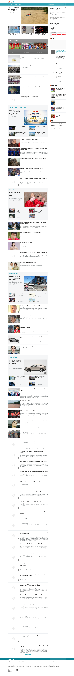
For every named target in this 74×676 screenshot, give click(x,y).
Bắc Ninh (21, 665)
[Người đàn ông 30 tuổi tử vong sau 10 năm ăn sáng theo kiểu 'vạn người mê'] (14, 29)
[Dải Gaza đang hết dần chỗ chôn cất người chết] (14, 69)
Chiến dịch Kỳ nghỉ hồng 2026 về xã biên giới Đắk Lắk (30, 501)
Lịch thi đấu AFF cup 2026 (17, 666)
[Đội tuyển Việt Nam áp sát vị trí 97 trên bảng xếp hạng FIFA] (15, 46)
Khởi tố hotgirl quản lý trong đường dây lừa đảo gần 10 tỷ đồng (32, 594)
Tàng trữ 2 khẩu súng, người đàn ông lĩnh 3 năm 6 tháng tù (31, 522)
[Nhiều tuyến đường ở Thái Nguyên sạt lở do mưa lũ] (14, 608)
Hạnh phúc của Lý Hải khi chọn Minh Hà (28, 262)
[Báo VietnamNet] (16, 212)
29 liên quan (26, 347)
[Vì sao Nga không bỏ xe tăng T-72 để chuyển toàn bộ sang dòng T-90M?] (14, 455)
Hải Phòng (27, 665)
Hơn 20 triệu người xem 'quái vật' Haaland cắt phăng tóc (31, 305)
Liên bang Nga (31, 666)
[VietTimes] (8, 12)
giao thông (30, 665)
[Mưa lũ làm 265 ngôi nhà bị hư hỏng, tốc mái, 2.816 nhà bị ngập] (14, 444)
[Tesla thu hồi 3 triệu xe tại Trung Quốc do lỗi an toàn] (32, 378)
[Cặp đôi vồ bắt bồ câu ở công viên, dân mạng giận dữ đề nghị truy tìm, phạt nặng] (53, 78)
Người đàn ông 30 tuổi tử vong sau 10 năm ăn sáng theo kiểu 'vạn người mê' (14, 34)
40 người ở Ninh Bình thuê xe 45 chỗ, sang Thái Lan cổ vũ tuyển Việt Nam (21, 210)
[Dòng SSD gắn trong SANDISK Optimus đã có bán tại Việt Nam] (12, 300)
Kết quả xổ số (53, 123)
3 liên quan (21, 295)
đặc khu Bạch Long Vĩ (11, 666)
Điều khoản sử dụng (10, 671)
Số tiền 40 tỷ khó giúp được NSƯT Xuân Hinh (29, 139)
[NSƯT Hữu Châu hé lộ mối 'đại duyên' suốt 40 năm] (14, 319)
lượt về (54, 665)
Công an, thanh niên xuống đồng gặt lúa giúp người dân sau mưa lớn (33, 461)
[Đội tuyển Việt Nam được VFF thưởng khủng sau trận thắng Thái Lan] (53, 116)
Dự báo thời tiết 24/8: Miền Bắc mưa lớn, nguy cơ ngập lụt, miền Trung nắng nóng (27, 34)
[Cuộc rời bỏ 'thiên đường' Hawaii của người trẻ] (32, 300)
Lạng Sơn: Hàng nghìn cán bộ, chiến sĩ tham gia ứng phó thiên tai (33, 553)
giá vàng (34, 665)
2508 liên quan (26, 67)
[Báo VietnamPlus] (10, 116)
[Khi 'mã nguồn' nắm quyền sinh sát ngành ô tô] (12, 384)
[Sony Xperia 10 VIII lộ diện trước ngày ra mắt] (12, 295)
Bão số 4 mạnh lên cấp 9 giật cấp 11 (27, 625)
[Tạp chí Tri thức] (9, 197)
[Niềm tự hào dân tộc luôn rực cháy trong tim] (14, 414)
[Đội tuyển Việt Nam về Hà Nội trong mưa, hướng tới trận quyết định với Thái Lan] (14, 475)
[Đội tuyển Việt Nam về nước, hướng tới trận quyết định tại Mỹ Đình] (27, 46)
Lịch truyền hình (53, 128)
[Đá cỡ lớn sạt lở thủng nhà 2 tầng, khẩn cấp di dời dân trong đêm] (14, 162)
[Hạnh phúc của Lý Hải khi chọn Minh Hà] (14, 266)
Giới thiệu (9, 670)
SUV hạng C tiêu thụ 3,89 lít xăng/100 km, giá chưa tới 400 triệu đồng (15, 362)
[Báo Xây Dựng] (10, 281)
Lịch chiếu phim (61, 128)
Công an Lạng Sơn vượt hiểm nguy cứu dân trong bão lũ (31, 491)
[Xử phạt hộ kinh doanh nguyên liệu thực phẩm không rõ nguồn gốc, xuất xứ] (14, 485)
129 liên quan (60, 68)
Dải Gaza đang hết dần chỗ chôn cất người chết (29, 66)
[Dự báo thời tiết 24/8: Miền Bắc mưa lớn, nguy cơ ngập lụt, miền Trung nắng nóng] (27, 29)
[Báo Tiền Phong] (36, 129)
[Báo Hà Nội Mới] (48, 52)
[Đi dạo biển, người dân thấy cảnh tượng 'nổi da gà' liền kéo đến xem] (14, 256)
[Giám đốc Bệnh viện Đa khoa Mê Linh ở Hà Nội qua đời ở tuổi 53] (53, 96)
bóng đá (23, 666)
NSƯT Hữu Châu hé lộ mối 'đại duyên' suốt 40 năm (30, 315)
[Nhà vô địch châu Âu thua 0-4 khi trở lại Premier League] (14, 172)
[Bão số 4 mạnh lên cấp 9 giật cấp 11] (14, 628)
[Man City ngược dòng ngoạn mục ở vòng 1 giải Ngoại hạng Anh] (14, 639)
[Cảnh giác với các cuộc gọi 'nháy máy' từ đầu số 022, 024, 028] (41, 29)
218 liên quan (13, 12)
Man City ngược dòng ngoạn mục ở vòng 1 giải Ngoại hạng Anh (32, 635)
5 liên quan (26, 636)
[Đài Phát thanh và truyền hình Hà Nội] (10, 52)
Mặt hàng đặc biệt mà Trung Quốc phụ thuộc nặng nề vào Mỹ (32, 55)
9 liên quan (26, 514)
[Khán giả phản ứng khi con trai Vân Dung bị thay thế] (14, 236)
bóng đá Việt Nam (41, 665)
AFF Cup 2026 (17, 665)
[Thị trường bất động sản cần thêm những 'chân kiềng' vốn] (32, 134)
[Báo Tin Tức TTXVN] (21, 57)
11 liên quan (26, 181)
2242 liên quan (26, 307)
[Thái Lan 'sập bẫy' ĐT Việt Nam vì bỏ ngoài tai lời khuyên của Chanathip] (53, 109)
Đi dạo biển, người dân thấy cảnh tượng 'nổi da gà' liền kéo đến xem (33, 252)
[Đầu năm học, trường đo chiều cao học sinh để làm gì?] (14, 547)
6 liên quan (15, 116)
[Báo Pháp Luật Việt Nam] (21, 626)
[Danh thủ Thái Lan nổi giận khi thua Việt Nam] (53, 90)
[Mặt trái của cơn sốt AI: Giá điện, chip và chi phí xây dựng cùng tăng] (35, 283)
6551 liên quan (19, 212)
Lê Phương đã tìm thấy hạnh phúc (27, 242)
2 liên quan (39, 212)
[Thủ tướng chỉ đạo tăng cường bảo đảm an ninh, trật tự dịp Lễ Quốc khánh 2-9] (14, 515)
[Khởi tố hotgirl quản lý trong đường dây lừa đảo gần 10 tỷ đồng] (14, 598)
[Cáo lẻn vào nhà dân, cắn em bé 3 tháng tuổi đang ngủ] (14, 90)
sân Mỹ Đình (57, 665)
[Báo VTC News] (22, 37)
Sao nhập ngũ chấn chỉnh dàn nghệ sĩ (27, 346)
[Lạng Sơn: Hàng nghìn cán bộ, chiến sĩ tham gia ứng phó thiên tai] (14, 557)
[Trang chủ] (11, 1)
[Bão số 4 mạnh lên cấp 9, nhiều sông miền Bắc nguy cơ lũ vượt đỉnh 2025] (14, 182)
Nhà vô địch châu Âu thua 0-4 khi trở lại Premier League (31, 168)
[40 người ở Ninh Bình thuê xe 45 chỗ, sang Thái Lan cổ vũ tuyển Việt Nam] (12, 211)
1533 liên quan (40, 52)
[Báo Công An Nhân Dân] (22, 391)
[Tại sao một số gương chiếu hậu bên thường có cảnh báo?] (12, 378)
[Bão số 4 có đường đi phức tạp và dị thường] (53, 73)
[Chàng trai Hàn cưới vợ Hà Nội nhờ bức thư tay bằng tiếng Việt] (12, 216)
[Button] (65, 4)
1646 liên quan (26, 484)
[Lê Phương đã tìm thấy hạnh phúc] (14, 246)
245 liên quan (40, 384)
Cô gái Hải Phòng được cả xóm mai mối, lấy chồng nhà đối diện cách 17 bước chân (40, 210)
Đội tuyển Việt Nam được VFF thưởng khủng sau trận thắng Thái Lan (60, 115)
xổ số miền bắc (62, 665)
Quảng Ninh (46, 665)
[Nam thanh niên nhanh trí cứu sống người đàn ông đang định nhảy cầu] (14, 80)
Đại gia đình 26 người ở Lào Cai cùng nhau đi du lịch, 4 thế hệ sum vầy (40, 216)
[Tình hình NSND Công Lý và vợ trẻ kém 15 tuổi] (14, 100)
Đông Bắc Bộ (47, 666)
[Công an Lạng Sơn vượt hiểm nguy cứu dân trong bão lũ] (14, 495)
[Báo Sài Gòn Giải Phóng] (21, 432)
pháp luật (35, 666)
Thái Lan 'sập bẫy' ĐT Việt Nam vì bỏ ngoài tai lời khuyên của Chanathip (60, 108)
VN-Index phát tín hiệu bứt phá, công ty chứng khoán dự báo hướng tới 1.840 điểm (20, 127)
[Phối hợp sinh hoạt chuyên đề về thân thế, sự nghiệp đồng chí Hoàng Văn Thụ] (14, 649)
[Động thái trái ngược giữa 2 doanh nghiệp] (32, 128)
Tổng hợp (17, 670)
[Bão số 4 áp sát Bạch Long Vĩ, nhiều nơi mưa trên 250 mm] (34, 15)
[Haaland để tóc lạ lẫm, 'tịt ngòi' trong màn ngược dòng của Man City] (14, 618)
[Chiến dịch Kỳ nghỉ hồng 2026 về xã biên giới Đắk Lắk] (14, 505)
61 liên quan (40, 296)
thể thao (44, 666)
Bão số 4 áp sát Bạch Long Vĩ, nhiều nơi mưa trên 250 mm (13, 9)
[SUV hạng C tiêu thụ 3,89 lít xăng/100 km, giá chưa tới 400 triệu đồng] (35, 367)
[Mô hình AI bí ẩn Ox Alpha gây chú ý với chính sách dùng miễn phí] (32, 295)
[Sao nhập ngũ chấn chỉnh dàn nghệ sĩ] (14, 350)
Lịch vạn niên (60, 125)
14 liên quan (26, 423)
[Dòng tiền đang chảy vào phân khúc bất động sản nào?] (12, 134)
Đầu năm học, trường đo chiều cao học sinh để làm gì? (31, 543)
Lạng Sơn (14, 665)
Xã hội (24, 665)
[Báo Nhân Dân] (59, 34)
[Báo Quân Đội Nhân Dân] (21, 412)
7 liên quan (26, 545)
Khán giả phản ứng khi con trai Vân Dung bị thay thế (30, 232)
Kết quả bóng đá (61, 123)
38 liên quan (27, 317)
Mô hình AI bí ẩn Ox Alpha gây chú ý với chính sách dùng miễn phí (40, 294)
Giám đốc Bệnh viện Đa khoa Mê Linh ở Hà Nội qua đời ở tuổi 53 (61, 95)
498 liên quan (59, 61)
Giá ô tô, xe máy (53, 125)
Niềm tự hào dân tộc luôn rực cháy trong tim (29, 410)
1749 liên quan (27, 97)
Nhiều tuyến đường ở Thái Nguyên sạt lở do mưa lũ (30, 604)
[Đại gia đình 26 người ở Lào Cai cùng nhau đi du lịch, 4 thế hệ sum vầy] (32, 216)
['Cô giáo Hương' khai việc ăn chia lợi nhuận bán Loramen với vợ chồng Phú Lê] (53, 65)
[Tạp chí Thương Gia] (16, 130)
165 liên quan (27, 52)
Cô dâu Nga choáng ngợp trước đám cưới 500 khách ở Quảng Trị (15, 194)
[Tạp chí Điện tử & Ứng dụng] (16, 301)
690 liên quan (26, 432)
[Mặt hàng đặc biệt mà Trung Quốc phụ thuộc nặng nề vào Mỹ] (14, 59)
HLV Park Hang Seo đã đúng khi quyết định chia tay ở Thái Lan (60, 102)
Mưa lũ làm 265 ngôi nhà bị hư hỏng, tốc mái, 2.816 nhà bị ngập (33, 441)
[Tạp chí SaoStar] (21, 97)
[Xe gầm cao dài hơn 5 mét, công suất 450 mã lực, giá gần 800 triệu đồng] (14, 339)
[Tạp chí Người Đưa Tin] (8, 37)
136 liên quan (26, 503)
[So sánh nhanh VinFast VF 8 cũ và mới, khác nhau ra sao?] (32, 384)
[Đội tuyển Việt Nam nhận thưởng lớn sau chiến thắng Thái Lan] (40, 46)
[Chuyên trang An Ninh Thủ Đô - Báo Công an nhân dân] (21, 454)
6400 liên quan (57, 9)
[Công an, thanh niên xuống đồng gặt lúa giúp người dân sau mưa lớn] (14, 465)
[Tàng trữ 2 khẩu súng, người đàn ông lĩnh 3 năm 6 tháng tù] (14, 525)
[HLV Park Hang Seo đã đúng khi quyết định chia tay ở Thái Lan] (53, 103)
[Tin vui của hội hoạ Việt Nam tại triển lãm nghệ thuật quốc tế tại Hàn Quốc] (14, 392)
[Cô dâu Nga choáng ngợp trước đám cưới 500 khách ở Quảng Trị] (35, 199)
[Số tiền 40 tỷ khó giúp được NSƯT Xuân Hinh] (14, 143)
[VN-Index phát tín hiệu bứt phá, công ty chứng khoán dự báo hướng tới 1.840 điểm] (12, 128)
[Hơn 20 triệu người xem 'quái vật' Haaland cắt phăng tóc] (14, 309)
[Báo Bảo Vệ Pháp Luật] (21, 484)
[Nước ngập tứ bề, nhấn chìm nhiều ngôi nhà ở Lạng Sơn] (53, 52)
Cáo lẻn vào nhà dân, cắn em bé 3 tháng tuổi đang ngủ (31, 86)
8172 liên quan (21, 130)
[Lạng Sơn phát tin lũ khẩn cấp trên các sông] (14, 404)
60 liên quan (26, 474)
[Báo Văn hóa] (21, 474)
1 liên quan (12, 197)
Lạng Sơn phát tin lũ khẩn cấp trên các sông (28, 400)
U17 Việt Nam (27, 666)
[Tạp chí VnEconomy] (16, 384)
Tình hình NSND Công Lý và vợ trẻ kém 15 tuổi (29, 96)
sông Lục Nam (10, 665)
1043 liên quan (26, 523)
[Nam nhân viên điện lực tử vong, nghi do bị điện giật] (14, 434)
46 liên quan (26, 442)
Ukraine (37, 665)
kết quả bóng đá (39, 666)
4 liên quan (57, 24)
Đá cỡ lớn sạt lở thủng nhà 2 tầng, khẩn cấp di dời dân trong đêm (33, 158)
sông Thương (50, 665)
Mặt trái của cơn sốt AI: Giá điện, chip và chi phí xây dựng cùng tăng (15, 278)
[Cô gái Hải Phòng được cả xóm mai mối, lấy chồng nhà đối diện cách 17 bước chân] (32, 211)
